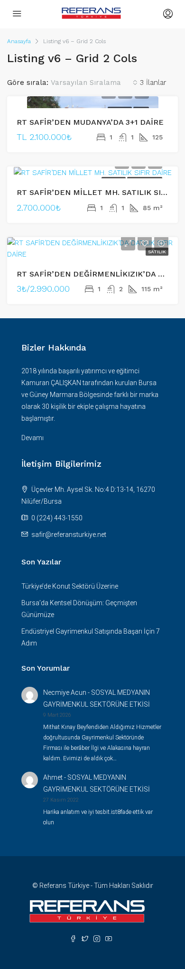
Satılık (157, 251)
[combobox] (94, 82)
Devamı (32, 438)
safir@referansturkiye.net (68, 534)
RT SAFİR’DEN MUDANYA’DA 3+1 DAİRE (90, 122)
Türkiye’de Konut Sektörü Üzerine (69, 586)
